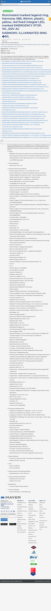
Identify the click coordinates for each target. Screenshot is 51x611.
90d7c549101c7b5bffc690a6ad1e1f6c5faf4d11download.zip (20, 78)
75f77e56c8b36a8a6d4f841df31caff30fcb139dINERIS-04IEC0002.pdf (23, 76)
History (41, 506)
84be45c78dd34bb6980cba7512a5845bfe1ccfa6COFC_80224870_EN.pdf (25, 112)
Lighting (19, 519)
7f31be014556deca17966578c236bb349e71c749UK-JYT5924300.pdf (23, 122)
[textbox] (25, 4)
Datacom (30, 528)
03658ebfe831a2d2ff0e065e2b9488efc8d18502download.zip (21, 80)
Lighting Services (32, 542)
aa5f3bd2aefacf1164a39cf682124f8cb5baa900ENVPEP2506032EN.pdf (24, 116)
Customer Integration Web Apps (43, 527)
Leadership (42, 502)
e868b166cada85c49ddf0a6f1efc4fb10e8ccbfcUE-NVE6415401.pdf (23, 88)
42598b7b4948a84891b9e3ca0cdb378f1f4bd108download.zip (22, 82)
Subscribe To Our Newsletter (8, 514)
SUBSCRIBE (4, 519)
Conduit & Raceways (22, 506)
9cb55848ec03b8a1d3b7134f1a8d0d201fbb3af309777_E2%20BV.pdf (23, 114)
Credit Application (5, 506)
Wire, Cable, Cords (21, 530)
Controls (23, 519)
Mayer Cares (42, 513)
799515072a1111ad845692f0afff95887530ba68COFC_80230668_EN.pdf (24, 84)
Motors (19, 521)
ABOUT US (42, 500)
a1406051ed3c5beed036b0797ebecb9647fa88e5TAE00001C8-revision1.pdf (25, 86)
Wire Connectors (21, 532)
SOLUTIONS (31, 500)
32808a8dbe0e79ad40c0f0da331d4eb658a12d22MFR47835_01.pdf (23, 133)
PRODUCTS (20, 500)
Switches (19, 528)
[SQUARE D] (8, 11)
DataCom (19, 513)
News (40, 504)
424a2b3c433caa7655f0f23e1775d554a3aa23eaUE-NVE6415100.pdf (23, 118)
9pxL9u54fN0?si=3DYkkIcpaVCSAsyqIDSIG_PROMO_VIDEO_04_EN (22, 67)
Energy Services (32, 540)
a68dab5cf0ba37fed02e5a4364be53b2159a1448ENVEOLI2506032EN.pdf (24, 120)
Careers (41, 515)
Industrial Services (32, 530)
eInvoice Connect (5, 508)
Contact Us (42, 517)
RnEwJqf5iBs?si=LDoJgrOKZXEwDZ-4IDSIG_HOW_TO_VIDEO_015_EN (22, 61)
